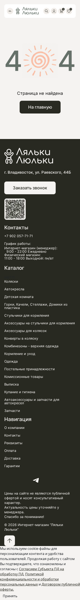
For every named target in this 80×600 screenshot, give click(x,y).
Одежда (11, 361)
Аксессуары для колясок (25, 331)
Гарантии (12, 466)
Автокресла (14, 289)
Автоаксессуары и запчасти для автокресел (31, 401)
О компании (14, 428)
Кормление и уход (19, 354)
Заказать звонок (30, 187)
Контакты (12, 435)
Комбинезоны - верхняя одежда (31, 346)
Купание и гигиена (19, 392)
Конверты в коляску (21, 338)
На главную (40, 107)
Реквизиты (13, 443)
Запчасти (12, 411)
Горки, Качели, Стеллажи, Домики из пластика (35, 306)
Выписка (11, 384)
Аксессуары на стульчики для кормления (39, 323)
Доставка (12, 458)
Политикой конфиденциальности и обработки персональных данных (29, 579)
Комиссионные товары (23, 377)
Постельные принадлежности (29, 369)
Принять (10, 596)
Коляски (11, 281)
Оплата (10, 450)
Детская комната (18, 297)
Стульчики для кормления (26, 315)
